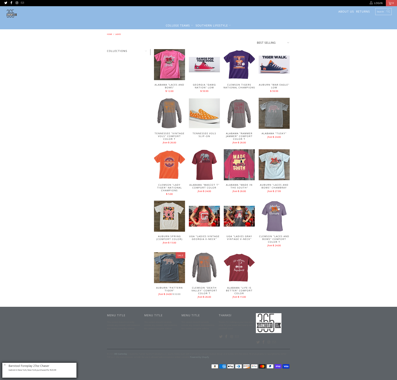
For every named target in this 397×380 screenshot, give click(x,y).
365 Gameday (120, 353)
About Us (346, 11)
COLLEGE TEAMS (178, 25)
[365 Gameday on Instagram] (16, 3)
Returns (363, 11)
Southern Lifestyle (212, 25)
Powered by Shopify (199, 357)
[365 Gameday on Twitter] (5, 3)
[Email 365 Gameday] (22, 3)
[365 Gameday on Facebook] (11, 3)
